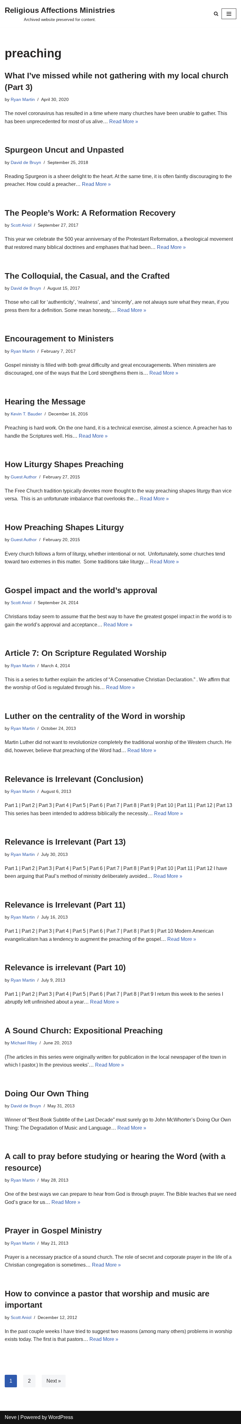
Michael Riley (24, 1042)
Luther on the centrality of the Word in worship (95, 716)
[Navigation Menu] (229, 13)
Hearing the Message (45, 401)
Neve (11, 1417)
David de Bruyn (26, 162)
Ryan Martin (23, 99)
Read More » (123, 121)
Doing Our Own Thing (47, 1093)
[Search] (216, 13)
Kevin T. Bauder (26, 413)
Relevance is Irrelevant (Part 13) (65, 841)
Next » (53, 1381)
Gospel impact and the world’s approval (81, 590)
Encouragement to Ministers (59, 338)
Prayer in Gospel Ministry (53, 1230)
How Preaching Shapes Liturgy (64, 527)
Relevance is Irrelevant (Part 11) (65, 905)
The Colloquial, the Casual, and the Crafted (87, 276)
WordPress (60, 1417)
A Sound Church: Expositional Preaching (84, 1030)
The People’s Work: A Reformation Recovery (90, 213)
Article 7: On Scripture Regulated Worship (86, 653)
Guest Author (24, 476)
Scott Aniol (21, 225)
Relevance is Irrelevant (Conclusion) (74, 779)
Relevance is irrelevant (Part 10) (65, 967)
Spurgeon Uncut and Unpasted (64, 150)
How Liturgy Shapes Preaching (64, 464)
